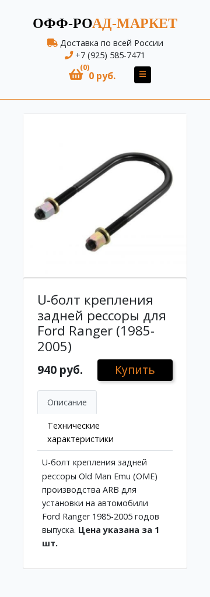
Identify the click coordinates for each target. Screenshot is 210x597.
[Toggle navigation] (142, 74)
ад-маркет (105, 23)
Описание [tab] (67, 402)
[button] (92, 75)
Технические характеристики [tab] (80, 432)
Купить (135, 369)
